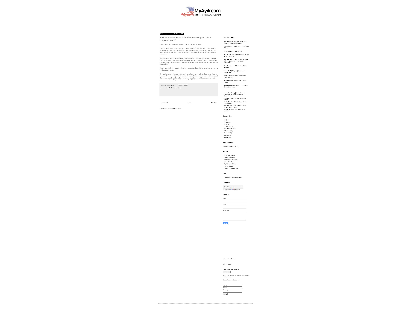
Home (189, 103)
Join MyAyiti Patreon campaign (233, 177)
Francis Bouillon (169, 87)
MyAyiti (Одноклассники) (231, 168)
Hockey (175, 87)
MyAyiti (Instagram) (229, 157)
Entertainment (228, 128)
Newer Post (164, 103)
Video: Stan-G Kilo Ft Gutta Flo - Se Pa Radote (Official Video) (235, 106)
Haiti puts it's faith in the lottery (233, 51)
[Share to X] (183, 85)
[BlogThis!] (181, 85)
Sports (180, 87)
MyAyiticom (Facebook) (231, 159)
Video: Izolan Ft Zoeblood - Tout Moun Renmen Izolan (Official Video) (235, 42)
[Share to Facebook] (185, 85)
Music (226, 133)
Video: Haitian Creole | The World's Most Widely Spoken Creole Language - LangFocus (236, 61)
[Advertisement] (201, 24)
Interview (226, 131)
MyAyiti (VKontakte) (230, 164)
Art (225, 120)
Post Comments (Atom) (174, 108)
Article (226, 122)
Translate (237, 189)
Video (226, 137)
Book (225, 124)
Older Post (214, 103)
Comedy (226, 126)
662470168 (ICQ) (229, 162)
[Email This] (179, 85)
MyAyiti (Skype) (228, 166)
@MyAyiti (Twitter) (229, 155)
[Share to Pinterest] (187, 85)
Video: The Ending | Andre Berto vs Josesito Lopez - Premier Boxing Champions (234, 94)
